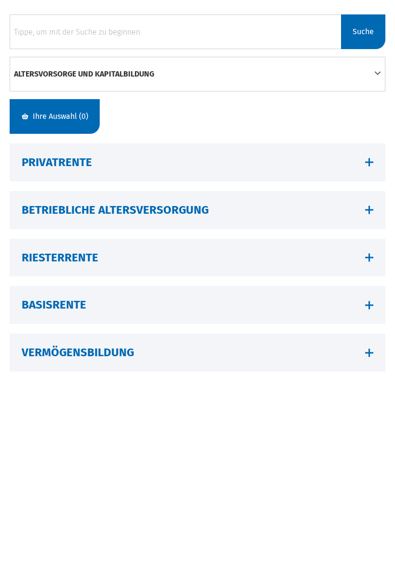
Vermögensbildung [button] (78, 352)
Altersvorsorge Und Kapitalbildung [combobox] (84, 73)
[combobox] (175, 31)
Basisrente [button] (54, 304)
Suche (363, 31)
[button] (377, 74)
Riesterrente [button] (60, 257)
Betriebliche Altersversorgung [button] (115, 210)
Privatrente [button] (57, 162)
